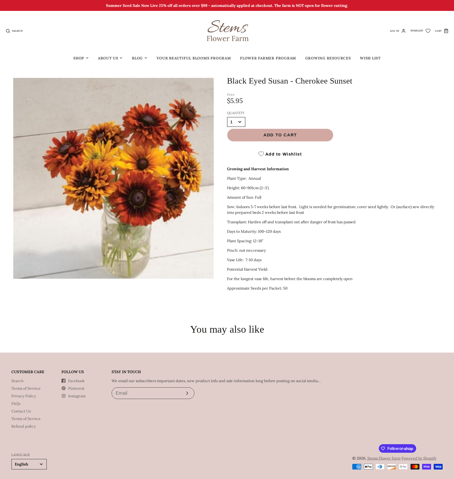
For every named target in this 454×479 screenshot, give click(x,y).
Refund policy (23, 426)
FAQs (15, 403)
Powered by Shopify (419, 458)
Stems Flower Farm (384, 458)
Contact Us (21, 411)
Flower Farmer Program (268, 58)
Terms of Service (26, 388)
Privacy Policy (23, 396)
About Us (108, 58)
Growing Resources (328, 58)
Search (17, 380)
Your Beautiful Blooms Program (194, 58)
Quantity (235, 113)
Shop (78, 58)
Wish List (370, 58)
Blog (137, 58)
